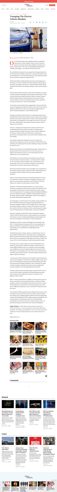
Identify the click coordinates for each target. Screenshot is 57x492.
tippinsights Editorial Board (6, 460)
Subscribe (52, 5)
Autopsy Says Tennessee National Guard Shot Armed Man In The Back (21, 450)
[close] (56, 1)
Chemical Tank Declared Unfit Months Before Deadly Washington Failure (49, 451)
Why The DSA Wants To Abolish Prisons (34, 449)
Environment (25, 14)
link (19, 317)
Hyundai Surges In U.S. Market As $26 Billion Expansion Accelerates (7, 413)
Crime (17, 446)
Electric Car (19, 14)
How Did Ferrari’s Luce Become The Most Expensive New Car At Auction (35, 413)
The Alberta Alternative (5, 448)
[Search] (6, 5)
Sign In (47, 5)
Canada (3, 446)
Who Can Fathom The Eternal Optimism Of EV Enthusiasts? (48, 413)
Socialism (31, 446)
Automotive (12, 14)
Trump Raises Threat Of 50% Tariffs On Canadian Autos (20, 413)
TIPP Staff (12, 21)
